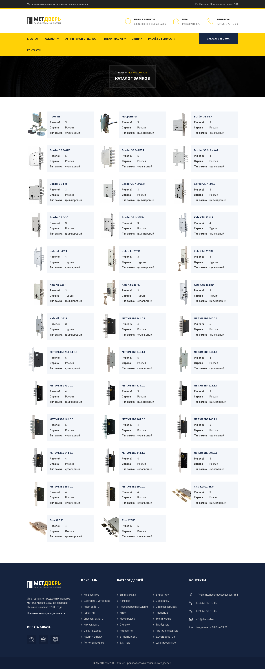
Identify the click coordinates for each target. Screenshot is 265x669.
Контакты (34, 50)
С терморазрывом (166, 606)
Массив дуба (127, 618)
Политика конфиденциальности (46, 613)
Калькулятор (91, 594)
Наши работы (92, 606)
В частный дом (128, 636)
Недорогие (126, 630)
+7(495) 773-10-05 (227, 23)
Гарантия (89, 612)
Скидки (137, 38)
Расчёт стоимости (162, 38)
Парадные (162, 612)
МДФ (123, 612)
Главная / (123, 72)
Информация (113, 38)
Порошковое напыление (134, 606)
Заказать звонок (218, 38)
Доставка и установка (97, 600)
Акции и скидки (93, 636)
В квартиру (162, 594)
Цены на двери (92, 630)
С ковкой (125, 624)
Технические (163, 618)
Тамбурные (162, 624)
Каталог (50, 38)
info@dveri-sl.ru (191, 23)
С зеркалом (162, 600)
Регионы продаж (94, 642)
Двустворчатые (165, 636)
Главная (33, 38)
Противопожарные (167, 630)
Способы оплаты (93, 618)
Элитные (125, 642)
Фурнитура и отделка (80, 38)
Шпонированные (166, 642)
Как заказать (91, 624)
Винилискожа (128, 594)
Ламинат (125, 600)
